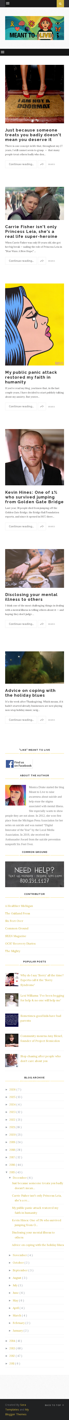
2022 (12, 1119)
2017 (12, 1157)
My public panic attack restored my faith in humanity (31, 377)
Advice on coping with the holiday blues (30, 693)
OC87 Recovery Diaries (20, 943)
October (18, 1262)
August (17, 1278)
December (20, 1177)
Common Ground (16, 928)
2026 (12, 1089)
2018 (12, 1149)
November (20, 1255)
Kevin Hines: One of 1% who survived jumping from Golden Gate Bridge (34, 497)
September (20, 1270)
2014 (12, 1341)
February (19, 1323)
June (16, 1293)
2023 (12, 1112)
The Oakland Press (17, 913)
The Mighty (12, 951)
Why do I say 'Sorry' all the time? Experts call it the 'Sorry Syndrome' (42, 980)
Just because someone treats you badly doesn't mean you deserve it (33, 135)
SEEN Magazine (15, 936)
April (16, 1308)
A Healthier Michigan (19, 906)
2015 (12, 1172)
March (17, 1315)
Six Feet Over (14, 921)
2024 (12, 1104)
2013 (12, 1348)
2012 (12, 1356)
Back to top (53, 1405)
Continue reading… (21, 164)
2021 (12, 1127)
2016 (12, 1164)
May (16, 1300)
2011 (12, 1363)
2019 (12, 1142)
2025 (12, 1097)
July (15, 1285)
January (18, 1330)
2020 (12, 1134)
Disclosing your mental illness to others (31, 597)
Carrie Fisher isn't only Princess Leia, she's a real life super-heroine (31, 231)
